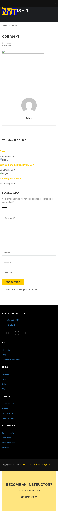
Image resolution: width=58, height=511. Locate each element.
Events (4, 379)
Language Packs (9, 413)
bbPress (5, 448)
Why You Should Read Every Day (17, 165)
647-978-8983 (13, 320)
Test (2, 151)
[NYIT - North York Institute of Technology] (9, 12)
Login (53, 3)
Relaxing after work (10, 178)
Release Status (8, 418)
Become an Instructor (10, 360)
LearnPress (6, 438)
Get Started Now (29, 497)
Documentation (8, 404)
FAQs (4, 389)
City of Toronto (8, 433)
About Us (6, 350)
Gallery (5, 384)
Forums (5, 408)
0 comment (7, 46)
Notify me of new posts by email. (21, 289)
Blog (4, 355)
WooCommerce (8, 443)
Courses (5, 374)
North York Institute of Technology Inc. (34, 465)
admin (29, 118)
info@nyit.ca (12, 325)
